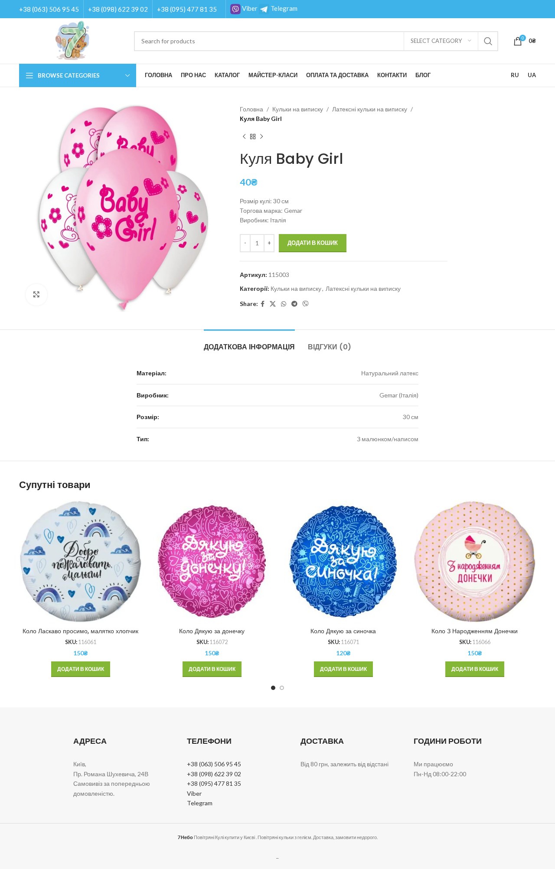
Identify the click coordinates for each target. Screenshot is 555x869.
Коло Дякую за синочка (343, 631)
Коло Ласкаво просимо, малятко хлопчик (80, 631)
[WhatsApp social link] (283, 304)
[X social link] (272, 304)
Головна (251, 109)
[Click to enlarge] (36, 295)
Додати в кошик (312, 242)
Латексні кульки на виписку (369, 109)
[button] (80, 669)
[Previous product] (244, 137)
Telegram (283, 8)
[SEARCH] (488, 41)
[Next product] (261, 137)
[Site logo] (72, 40)
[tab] (249, 342)
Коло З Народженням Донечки (474, 631)
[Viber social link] (305, 304)
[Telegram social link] (294, 304)
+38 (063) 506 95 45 (49, 9)
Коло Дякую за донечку (212, 631)
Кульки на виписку (297, 109)
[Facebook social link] (262, 304)
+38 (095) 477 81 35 (187, 9)
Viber (249, 8)
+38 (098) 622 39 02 (118, 9)
